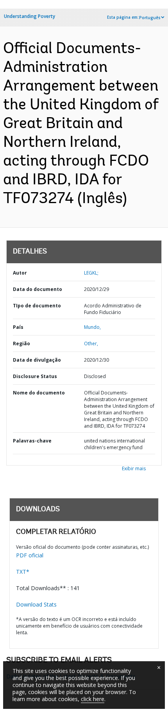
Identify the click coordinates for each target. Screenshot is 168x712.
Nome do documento (39, 392)
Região (21, 343)
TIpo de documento (37, 305)
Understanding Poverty (29, 16)
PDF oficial (29, 555)
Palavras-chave (32, 440)
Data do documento (37, 289)
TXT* (22, 571)
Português (150, 17)
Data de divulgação (37, 360)
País (18, 327)
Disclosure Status (35, 376)
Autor (20, 272)
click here (92, 699)
